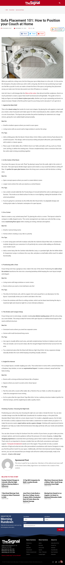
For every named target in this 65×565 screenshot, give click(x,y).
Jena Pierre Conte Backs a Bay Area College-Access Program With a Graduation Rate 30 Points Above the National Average (32, 497)
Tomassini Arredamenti (14, 444)
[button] (5, 3)
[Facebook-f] (53, 562)
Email (25, 522)
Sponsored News (20, 10)
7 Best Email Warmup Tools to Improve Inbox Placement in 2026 (11, 495)
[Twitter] (56, 562)
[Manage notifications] (61, 561)
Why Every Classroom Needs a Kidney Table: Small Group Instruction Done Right (53, 482)
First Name (26, 516)
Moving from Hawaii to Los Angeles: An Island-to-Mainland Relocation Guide (53, 495)
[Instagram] (59, 562)
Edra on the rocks (30, 93)
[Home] (3, 10)
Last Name (47, 516)
